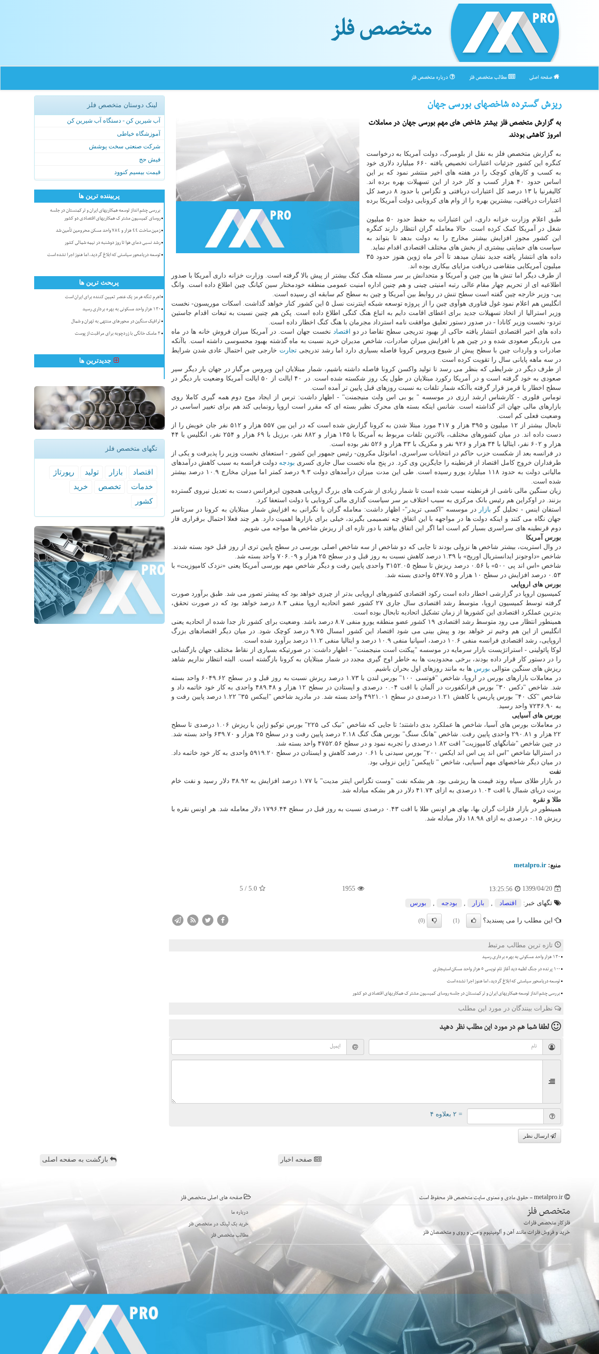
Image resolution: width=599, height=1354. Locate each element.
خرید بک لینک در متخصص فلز (218, 1225)
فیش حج (150, 159)
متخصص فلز (381, 32)
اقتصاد (342, 331)
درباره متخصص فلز (430, 78)
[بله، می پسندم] (473, 921)
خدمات (142, 486)
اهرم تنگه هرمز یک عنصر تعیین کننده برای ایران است (113, 297)
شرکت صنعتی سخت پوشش (125, 146)
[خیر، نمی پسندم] (434, 921)
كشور (144, 501)
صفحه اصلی (541, 78)
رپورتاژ (63, 472)
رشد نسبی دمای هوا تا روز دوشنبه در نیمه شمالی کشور (113, 243)
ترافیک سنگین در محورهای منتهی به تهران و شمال (116, 322)
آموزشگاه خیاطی (139, 133)
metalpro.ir (530, 865)
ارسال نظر (536, 1136)
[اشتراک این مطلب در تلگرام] (177, 919)
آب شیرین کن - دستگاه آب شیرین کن (114, 120)
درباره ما (239, 1213)
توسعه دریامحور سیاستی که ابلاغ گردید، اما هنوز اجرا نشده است (503, 982)
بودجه (287, 462)
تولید (92, 472)
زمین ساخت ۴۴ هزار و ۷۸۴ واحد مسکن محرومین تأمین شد (108, 231)
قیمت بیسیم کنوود (137, 172)
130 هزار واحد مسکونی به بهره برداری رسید (521, 957)
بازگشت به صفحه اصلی (76, 1159)
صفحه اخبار (297, 1159)
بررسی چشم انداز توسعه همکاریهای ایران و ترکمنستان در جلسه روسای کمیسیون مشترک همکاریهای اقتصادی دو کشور (456, 994)
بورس (482, 668)
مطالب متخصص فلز (488, 78)
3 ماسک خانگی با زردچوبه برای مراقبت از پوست (118, 334)
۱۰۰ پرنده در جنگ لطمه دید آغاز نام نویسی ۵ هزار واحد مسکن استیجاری (496, 970)
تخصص (109, 486)
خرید (80, 486)
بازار (485, 509)
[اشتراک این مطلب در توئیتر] (207, 919)
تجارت (288, 350)
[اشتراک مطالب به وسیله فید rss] (192, 919)
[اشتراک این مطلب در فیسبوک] (222, 919)
